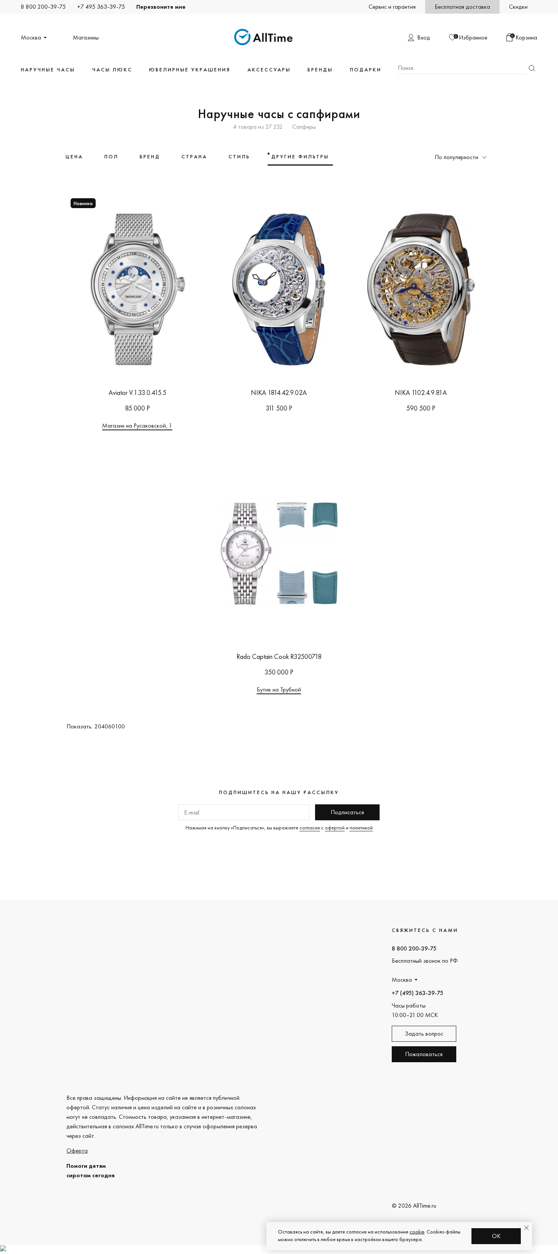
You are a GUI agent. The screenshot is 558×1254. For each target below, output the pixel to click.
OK (496, 1236)
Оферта (77, 1151)
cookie (417, 1231)
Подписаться (347, 812)
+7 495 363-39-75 (101, 7)
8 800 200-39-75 (43, 7)
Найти (531, 68)
